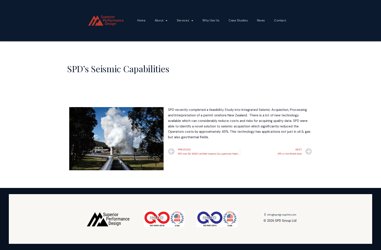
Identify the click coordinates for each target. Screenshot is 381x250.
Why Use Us (210, 20)
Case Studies (238, 20)
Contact (280, 20)
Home (141, 20)
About (159, 20)
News (261, 20)
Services (183, 20)
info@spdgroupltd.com (281, 214)
